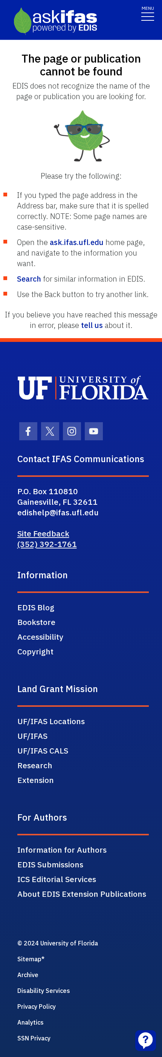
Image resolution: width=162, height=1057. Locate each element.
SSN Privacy (33, 1038)
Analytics (30, 1022)
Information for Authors (62, 849)
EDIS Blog (35, 607)
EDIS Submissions (50, 864)
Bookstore (36, 622)
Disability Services (43, 990)
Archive (27, 975)
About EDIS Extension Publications (81, 893)
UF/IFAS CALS (42, 750)
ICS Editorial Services (56, 879)
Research (34, 765)
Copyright (35, 651)
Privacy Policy (36, 1006)
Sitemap (29, 959)
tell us (92, 325)
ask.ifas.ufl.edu (77, 242)
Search (29, 279)
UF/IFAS (32, 736)
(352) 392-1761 (47, 544)
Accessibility (40, 636)
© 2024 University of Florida (57, 943)
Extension (35, 780)
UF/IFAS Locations (51, 721)
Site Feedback (43, 533)
